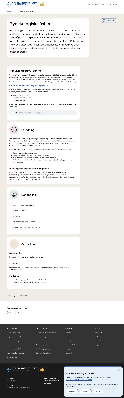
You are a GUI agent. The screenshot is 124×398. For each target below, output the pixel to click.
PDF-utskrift (111, 20)
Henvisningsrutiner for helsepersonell (30, 113)
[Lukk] (119, 370)
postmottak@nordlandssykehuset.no (19, 388)
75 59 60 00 (11, 380)
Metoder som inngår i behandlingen (25, 222)
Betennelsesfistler (19, 211)
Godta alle (72, 391)
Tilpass (98, 391)
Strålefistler (17, 216)
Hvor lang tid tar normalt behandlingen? (27, 227)
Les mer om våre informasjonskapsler (79, 379)
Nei (19, 313)
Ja (10, 313)
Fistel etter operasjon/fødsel (23, 205)
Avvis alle (86, 391)
